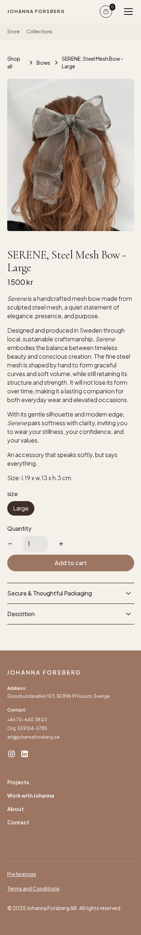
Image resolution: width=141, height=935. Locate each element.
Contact (18, 822)
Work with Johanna (30, 795)
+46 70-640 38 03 (27, 719)
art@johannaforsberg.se (33, 737)
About (15, 809)
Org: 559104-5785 (27, 728)
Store (13, 31)
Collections (39, 31)
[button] (127, 11)
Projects (18, 782)
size (12, 494)
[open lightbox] (70, 155)
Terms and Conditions (33, 888)
